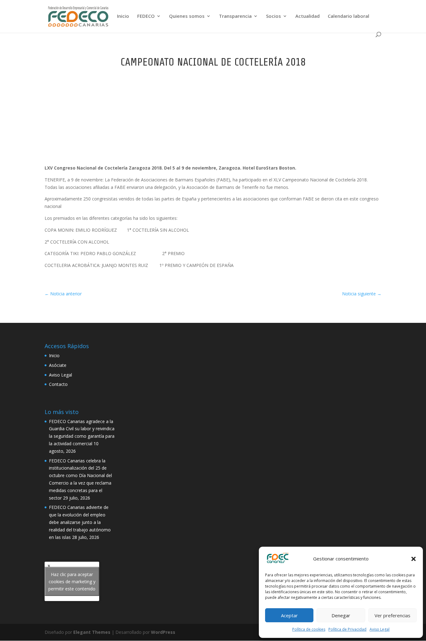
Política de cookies (308, 629)
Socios (273, 16)
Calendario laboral (348, 16)
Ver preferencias (392, 615)
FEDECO (146, 16)
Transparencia (235, 16)
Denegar (341, 615)
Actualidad (307, 16)
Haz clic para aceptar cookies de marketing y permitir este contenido (71, 581)
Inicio (123, 16)
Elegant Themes (91, 632)
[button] (413, 559)
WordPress (163, 632)
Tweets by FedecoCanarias (72, 581)
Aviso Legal (380, 629)
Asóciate (57, 365)
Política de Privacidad (347, 629)
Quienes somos (187, 16)
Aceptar (289, 615)
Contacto (58, 384)
